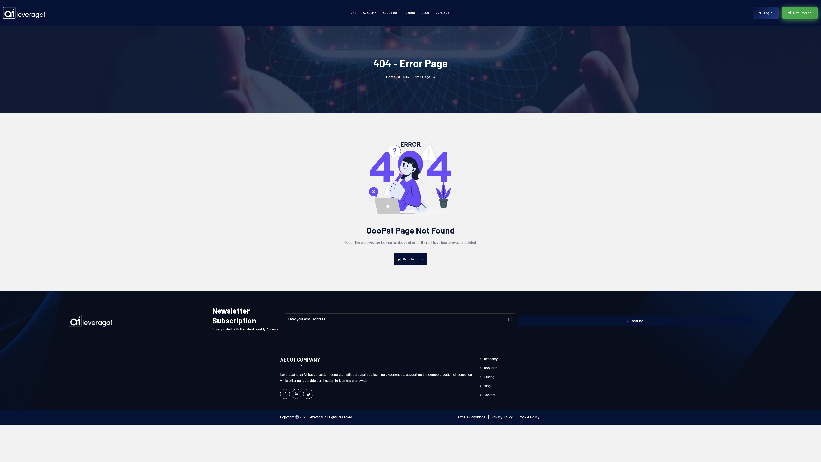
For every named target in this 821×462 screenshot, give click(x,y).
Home (352, 13)
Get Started (802, 13)
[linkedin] (296, 394)
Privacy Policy (502, 417)
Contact (442, 13)
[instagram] (308, 394)
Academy (369, 13)
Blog (425, 13)
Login (768, 13)
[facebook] (285, 394)
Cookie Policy (529, 417)
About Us (390, 13)
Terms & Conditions (470, 417)
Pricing (409, 13)
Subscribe (635, 321)
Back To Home (413, 259)
